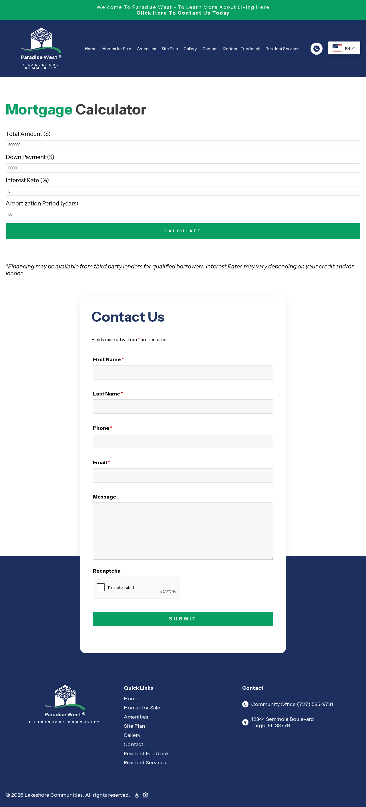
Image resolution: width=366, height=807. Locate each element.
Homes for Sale (116, 48)
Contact (210, 48)
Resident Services (282, 48)
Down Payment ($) (30, 157)
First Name (108, 359)
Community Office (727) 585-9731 (292, 704)
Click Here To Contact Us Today (183, 13)
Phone (102, 428)
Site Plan (170, 48)
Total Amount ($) (28, 133)
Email (101, 462)
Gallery (190, 48)
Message (104, 497)
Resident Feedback (241, 48)
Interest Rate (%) (27, 180)
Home (91, 48)
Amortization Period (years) (42, 203)
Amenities (146, 48)
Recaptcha (107, 571)
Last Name (108, 394)
